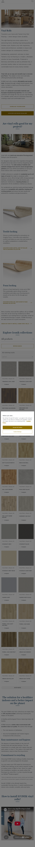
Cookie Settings (17, 431)
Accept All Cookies (17, 427)
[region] (17, 423)
